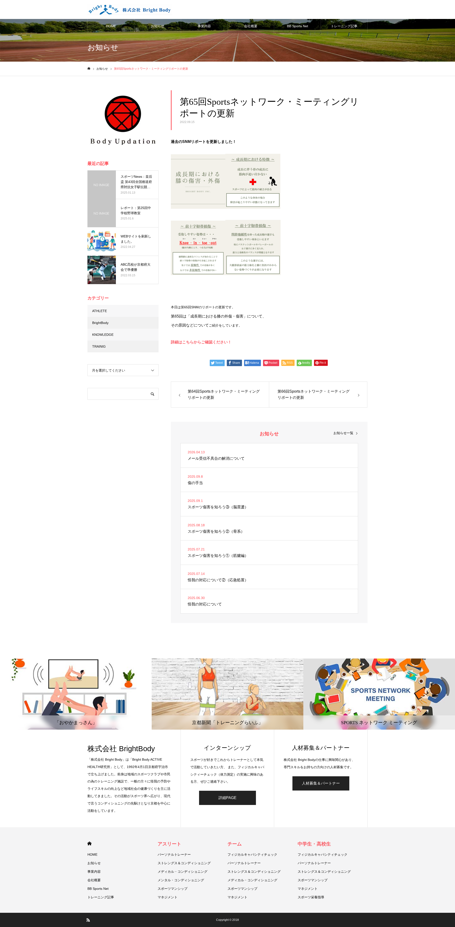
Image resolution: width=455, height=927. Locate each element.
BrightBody (100, 323)
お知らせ (157, 26)
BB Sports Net (297, 26)
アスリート (169, 843)
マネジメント (167, 897)
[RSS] (88, 920)
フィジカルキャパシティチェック (252, 854)
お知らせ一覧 (343, 433)
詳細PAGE (227, 798)
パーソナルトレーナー (174, 854)
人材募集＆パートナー (321, 783)
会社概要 (250, 26)
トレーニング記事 (344, 26)
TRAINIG (99, 346)
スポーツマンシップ (172, 889)
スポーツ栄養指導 (311, 897)
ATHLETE (99, 311)
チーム (235, 843)
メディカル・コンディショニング (182, 871)
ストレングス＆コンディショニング (184, 863)
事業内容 (204, 26)
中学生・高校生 (314, 843)
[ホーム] (88, 68)
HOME (111, 26)
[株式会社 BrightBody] (129, 9)
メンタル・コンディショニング (181, 880)
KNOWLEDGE (103, 334)
